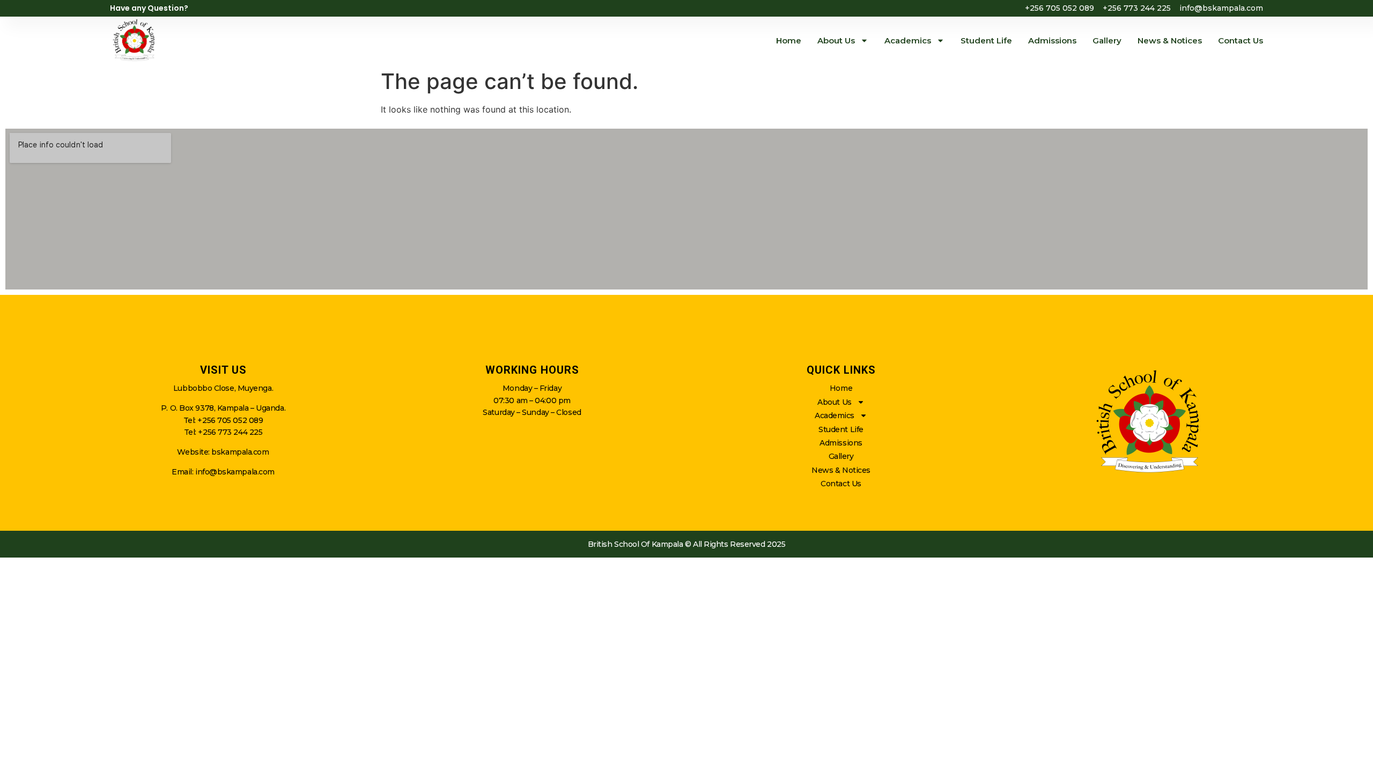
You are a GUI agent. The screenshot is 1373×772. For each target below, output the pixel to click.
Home (788, 40)
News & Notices (1170, 40)
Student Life (986, 40)
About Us (836, 40)
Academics (907, 40)
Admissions (1052, 40)
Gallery (1107, 40)
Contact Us (1240, 40)
